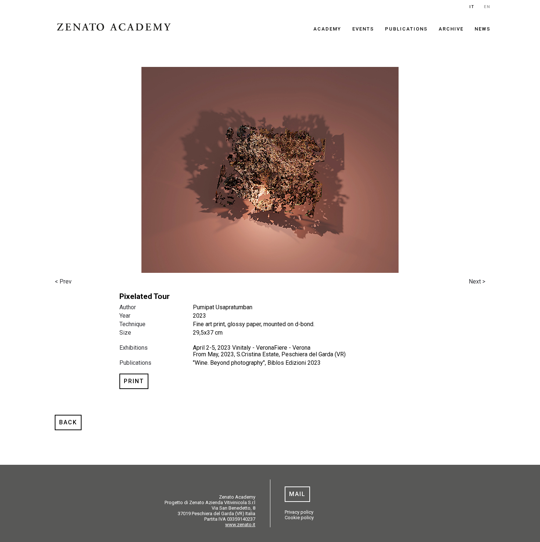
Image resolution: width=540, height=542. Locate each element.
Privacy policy (299, 512)
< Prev (63, 281)
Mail (297, 494)
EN (487, 6)
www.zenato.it (240, 524)
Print (134, 381)
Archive (451, 29)
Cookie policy (299, 517)
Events (363, 29)
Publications (406, 29)
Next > (477, 281)
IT (472, 6)
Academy (327, 29)
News (482, 29)
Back (68, 422)
